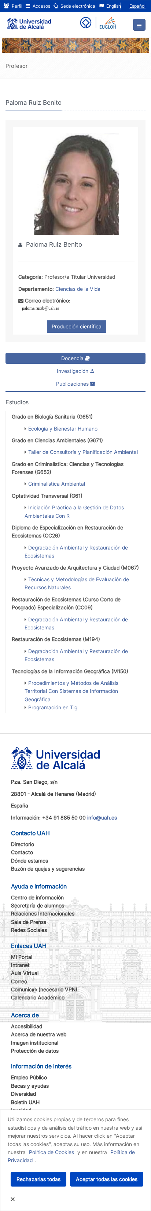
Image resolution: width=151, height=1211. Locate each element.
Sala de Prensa (29, 922)
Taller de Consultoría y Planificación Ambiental (83, 452)
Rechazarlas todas (38, 1179)
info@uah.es (102, 817)
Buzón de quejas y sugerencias (48, 868)
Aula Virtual (24, 973)
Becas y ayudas (30, 1086)
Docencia (73, 358)
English (113, 6)
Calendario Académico (38, 997)
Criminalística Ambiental (56, 484)
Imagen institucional (34, 1043)
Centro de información (37, 897)
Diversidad (23, 1094)
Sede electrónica (77, 6)
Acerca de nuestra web (38, 1034)
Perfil (16, 6)
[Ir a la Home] (28, 20)
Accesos (41, 6)
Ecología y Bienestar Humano (62, 428)
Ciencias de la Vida (77, 289)
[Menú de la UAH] (139, 25)
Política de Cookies (51, 1152)
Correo (19, 981)
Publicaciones (73, 384)
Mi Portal (21, 957)
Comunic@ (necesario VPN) (44, 989)
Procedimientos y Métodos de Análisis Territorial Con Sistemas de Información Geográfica (71, 691)
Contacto (22, 852)
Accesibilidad (26, 1026)
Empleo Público (29, 1077)
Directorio (22, 844)
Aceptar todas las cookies (106, 1179)
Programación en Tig (52, 707)
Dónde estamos (29, 860)
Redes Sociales (29, 930)
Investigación (73, 371)
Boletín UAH (25, 1102)
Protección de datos (35, 1051)
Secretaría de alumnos (37, 905)
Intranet (20, 965)
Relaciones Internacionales (42, 913)
